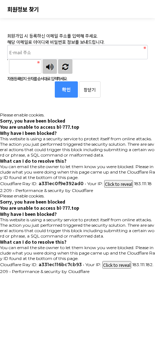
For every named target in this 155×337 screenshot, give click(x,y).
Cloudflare (82, 190)
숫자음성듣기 (50, 66)
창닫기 (90, 89)
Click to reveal (118, 184)
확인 (66, 89)
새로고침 (65, 66)
